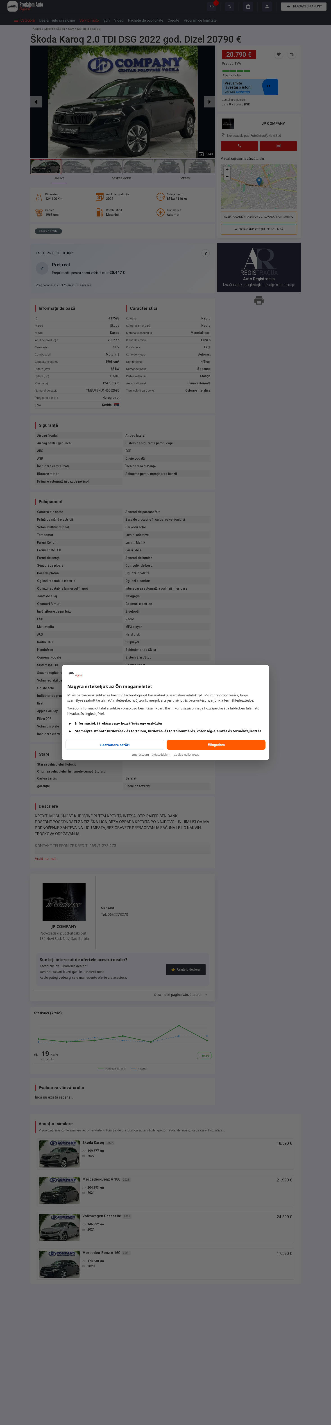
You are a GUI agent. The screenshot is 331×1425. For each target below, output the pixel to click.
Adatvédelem (161, 754)
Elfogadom (216, 745)
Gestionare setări (115, 745)
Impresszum (140, 754)
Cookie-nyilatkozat (186, 754)
